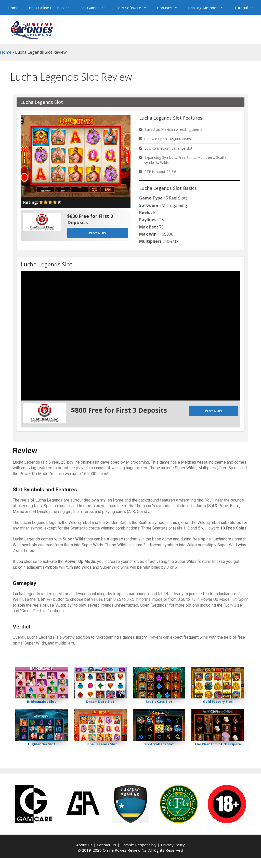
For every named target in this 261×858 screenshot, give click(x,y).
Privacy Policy (173, 844)
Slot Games (90, 7)
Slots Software (128, 7)
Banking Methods (203, 7)
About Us (84, 844)
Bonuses (164, 7)
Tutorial (241, 7)
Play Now (97, 233)
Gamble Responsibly (138, 844)
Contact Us (106, 844)
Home (13, 7)
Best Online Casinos (46, 7)
